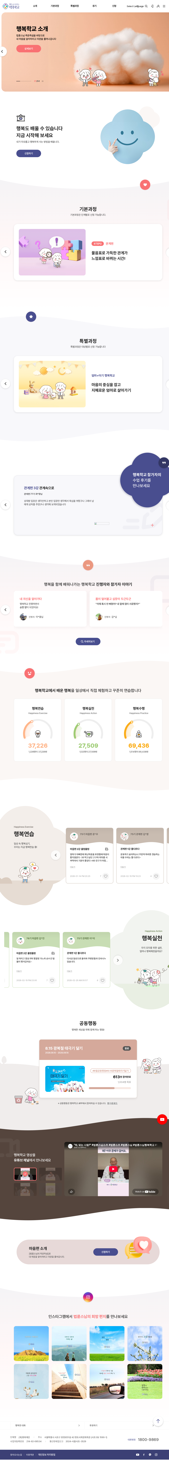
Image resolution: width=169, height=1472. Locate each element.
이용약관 (30, 1454)
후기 (94, 5)
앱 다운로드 (112, 1103)
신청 (114, 5)
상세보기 (28, 48)
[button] (2, 52)
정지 (42, 81)
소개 (35, 5)
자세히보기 (89, 641)
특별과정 (75, 5)
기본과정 (55, 5)
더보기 (72, 867)
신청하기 (28, 153)
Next (62, 855)
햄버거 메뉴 (164, 6)
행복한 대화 (20, 1425)
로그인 (152, 6)
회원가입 (158, 6)
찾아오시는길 (16, 1454)
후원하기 (93, 1425)
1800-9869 (148, 1439)
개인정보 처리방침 (46, 1454)
